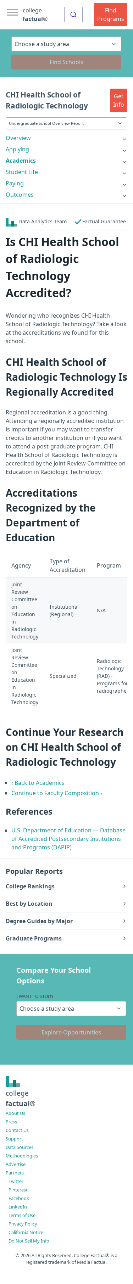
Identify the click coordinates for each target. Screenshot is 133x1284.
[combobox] (73, 14)
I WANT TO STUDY (35, 996)
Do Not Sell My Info (29, 1241)
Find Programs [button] (110, 14)
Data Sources (19, 1147)
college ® (35, 14)
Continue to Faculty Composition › (56, 793)
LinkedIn (18, 1207)
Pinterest (18, 1190)
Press (11, 1121)
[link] (66, 138)
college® (20, 1098)
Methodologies (22, 1155)
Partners (15, 1172)
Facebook (19, 1198)
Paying (15, 183)
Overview (18, 138)
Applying (17, 149)
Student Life (22, 172)
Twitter (16, 1181)
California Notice (26, 1232)
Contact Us (17, 1130)
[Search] (73, 14)
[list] (66, 138)
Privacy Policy (23, 1224)
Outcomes (20, 195)
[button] (118, 100)
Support (14, 1138)
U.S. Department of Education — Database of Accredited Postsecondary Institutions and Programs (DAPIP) (68, 838)
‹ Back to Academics (38, 783)
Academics (21, 160)
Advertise (16, 1164)
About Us (15, 1113)
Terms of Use (22, 1215)
